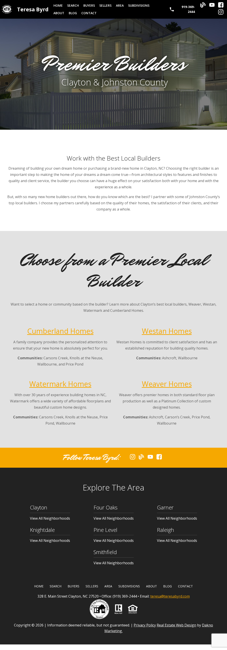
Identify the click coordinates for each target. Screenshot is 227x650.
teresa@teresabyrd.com (170, 596)
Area (120, 5)
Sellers (105, 5)
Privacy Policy (145, 625)
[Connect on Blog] (203, 6)
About (58, 13)
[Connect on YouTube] (212, 6)
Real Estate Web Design (176, 625)
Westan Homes (167, 331)
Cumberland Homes (60, 331)
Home (58, 5)
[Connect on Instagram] (220, 13)
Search (73, 5)
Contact (89, 13)
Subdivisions (138, 5)
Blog (73, 13)
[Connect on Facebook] (220, 6)
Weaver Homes (167, 384)
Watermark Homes (60, 384)
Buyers (89, 5)
